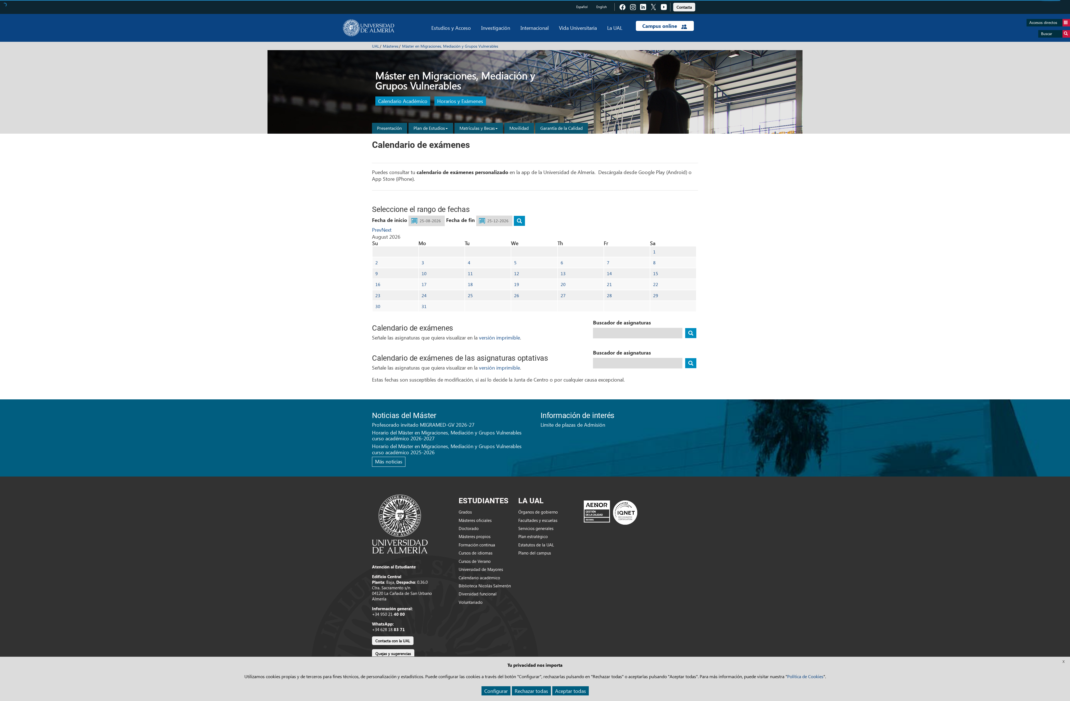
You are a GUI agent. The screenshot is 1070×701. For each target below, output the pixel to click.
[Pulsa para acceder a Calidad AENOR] (610, 512)
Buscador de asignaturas (622, 322)
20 (563, 284)
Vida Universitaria (578, 27)
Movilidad (519, 128)
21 (609, 284)
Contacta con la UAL (392, 640)
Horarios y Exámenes (460, 101)
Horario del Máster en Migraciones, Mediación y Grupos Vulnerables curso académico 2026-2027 (447, 435)
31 (424, 306)
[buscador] (691, 333)
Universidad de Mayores (481, 569)
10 (424, 273)
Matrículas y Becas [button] (477, 128)
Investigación (495, 27)
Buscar (1046, 33)
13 (563, 273)
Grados (465, 512)
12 (516, 273)
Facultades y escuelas (537, 520)
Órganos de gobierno (538, 512)
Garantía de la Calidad (561, 128)
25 (470, 295)
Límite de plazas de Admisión (573, 424)
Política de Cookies (805, 676)
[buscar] (519, 221)
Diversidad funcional (478, 594)
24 (424, 295)
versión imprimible (499, 337)
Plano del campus (534, 553)
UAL (375, 46)
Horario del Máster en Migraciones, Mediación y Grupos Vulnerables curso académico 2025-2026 (447, 449)
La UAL (614, 27)
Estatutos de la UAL (536, 545)
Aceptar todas (570, 690)
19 (516, 284)
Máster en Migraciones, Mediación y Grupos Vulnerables (450, 46)
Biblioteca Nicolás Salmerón (485, 585)
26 (516, 295)
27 (563, 295)
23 (377, 295)
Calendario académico (479, 577)
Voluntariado (471, 602)
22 (655, 284)
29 (655, 295)
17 (424, 284)
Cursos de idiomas (475, 553)
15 (655, 273)
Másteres (390, 46)
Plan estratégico (533, 536)
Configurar (496, 690)
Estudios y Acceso (451, 27)
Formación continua (477, 545)
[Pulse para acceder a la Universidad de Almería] (400, 523)
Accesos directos (1043, 22)
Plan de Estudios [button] (429, 128)
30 (377, 306)
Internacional (535, 27)
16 (377, 284)
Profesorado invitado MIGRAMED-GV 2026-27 (423, 424)
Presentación (389, 128)
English (601, 7)
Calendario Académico (402, 101)
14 (609, 273)
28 (609, 295)
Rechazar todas (531, 690)
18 (470, 284)
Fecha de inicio (389, 220)
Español (582, 7)
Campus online (660, 26)
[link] (684, 6)
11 (470, 273)
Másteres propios (474, 536)
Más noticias (388, 461)
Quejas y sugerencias (393, 653)
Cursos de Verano (475, 561)
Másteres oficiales (475, 520)
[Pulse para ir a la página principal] (368, 28)
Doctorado (469, 528)
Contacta (684, 7)
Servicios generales (535, 528)
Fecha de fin (460, 220)
